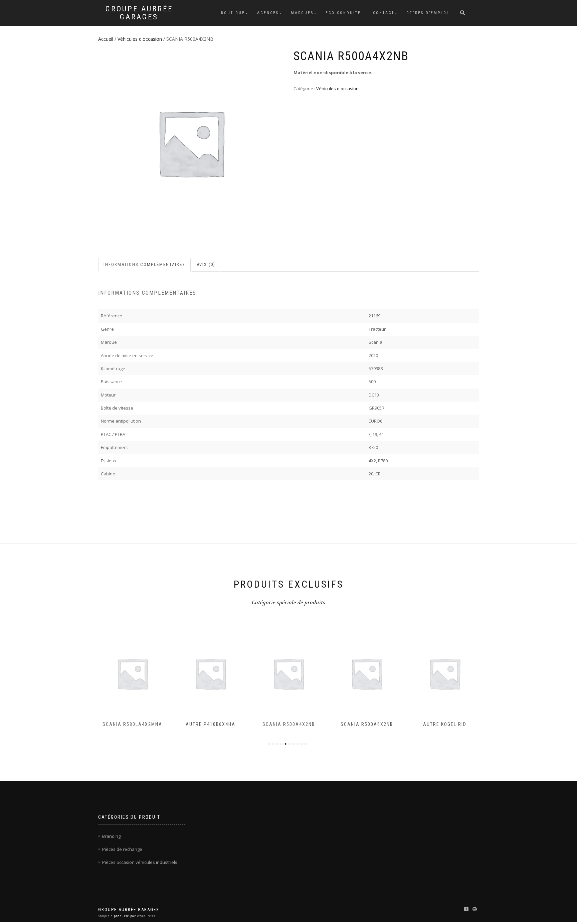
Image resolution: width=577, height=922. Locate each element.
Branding (111, 836)
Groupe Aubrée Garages (139, 13)
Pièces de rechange (122, 849)
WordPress (145, 916)
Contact (383, 13)
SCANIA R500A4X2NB (214, 724)
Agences (268, 13)
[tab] (144, 265)
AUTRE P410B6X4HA (136, 724)
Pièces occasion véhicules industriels (139, 862)
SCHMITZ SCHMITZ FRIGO (448, 724)
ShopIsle (106, 916)
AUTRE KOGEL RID (370, 724)
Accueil (105, 39)
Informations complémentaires (144, 264)
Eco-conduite (343, 13)
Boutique (233, 13)
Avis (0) (206, 264)
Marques (302, 13)
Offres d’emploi (427, 13)
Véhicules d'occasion (140, 39)
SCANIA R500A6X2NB (292, 724)
